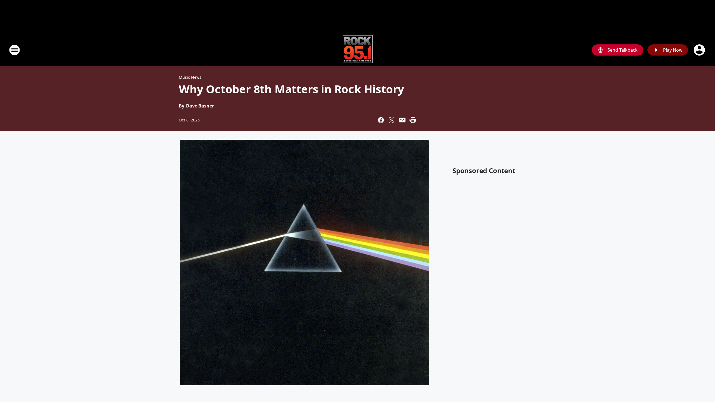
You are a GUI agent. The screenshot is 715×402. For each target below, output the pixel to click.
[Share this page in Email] (402, 120)
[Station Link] (358, 49)
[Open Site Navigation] (14, 50)
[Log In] (700, 50)
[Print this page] (413, 120)
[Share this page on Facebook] (381, 120)
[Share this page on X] (391, 120)
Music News (190, 77)
